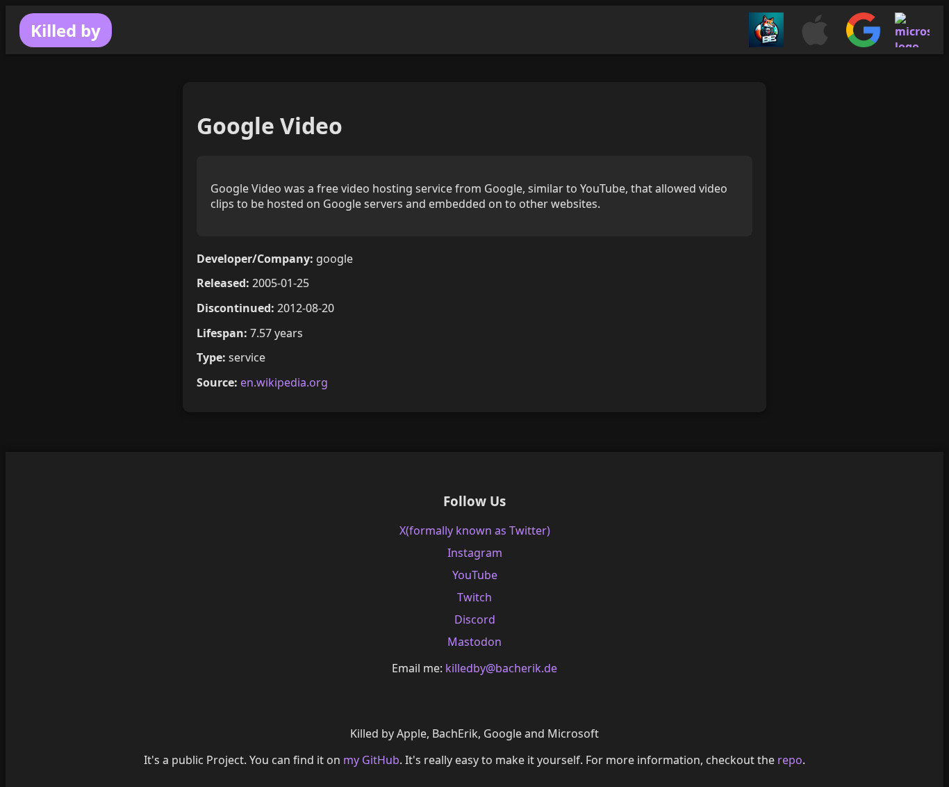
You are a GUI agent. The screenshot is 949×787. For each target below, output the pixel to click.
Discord (474, 619)
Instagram (474, 552)
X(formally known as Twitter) (474, 530)
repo (789, 760)
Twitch (474, 597)
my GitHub (371, 760)
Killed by (66, 30)
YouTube (474, 575)
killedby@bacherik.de (501, 668)
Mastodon (474, 641)
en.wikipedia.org (284, 382)
